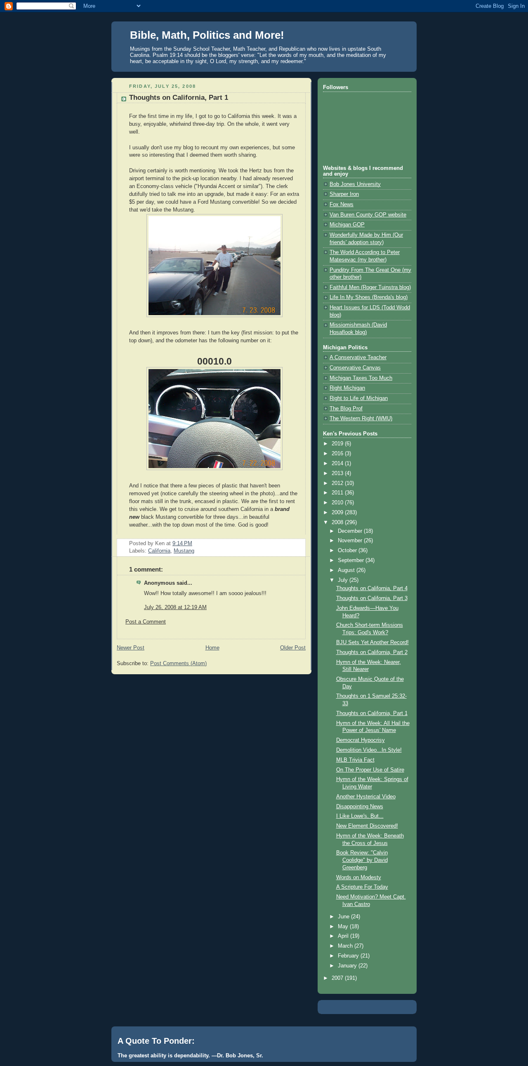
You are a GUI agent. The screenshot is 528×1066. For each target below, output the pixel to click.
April (344, 936)
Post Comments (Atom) (178, 663)
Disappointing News (359, 807)
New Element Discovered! (367, 826)
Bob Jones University (355, 184)
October (348, 550)
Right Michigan (347, 388)
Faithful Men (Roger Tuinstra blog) (370, 287)
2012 (338, 483)
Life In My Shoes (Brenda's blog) (369, 297)
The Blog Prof (346, 409)
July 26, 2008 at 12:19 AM (175, 607)
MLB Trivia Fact (355, 760)
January (348, 966)
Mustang (184, 551)
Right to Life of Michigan (359, 398)
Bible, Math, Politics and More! (207, 35)
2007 (338, 978)
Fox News (342, 204)
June (344, 917)
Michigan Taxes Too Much (361, 378)
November (351, 541)
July (343, 580)
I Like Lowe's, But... (360, 816)
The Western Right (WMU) (361, 418)
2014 (338, 463)
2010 (338, 503)
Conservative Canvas (355, 368)
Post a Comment (145, 622)
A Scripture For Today (362, 887)
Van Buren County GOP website (368, 215)
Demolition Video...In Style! (369, 750)
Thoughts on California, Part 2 (372, 652)
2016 (338, 454)
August (347, 570)
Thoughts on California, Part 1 (178, 97)
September (351, 560)
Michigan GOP (347, 225)
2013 (338, 473)
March (346, 946)
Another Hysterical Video (366, 797)
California (159, 551)
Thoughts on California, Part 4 (372, 588)
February (349, 956)
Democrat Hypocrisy (360, 740)
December (351, 531)
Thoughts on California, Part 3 (372, 598)
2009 (338, 512)
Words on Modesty (358, 877)
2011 (338, 493)
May (344, 927)
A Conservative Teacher (358, 357)
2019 (338, 444)
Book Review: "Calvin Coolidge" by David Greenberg (362, 860)
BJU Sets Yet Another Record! (372, 642)
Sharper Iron (344, 194)
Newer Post (130, 648)
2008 (338, 522)
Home (212, 648)
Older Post (293, 648)
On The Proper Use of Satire (370, 770)
